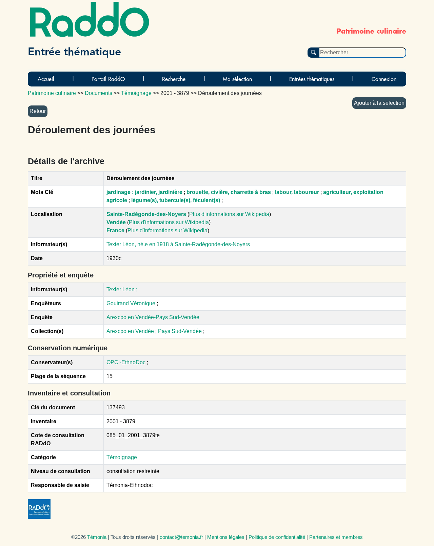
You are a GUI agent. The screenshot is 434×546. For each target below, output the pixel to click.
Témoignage (121, 457)
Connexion (384, 79)
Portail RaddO (108, 79)
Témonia (96, 537)
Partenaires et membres (336, 537)
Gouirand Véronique (130, 303)
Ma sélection (237, 79)
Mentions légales (225, 537)
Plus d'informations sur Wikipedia (229, 214)
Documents (98, 93)
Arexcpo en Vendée (130, 331)
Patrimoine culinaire (52, 93)
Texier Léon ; (121, 289)
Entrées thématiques (311, 79)
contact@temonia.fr (181, 537)
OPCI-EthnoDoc (125, 362)
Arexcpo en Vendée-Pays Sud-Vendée (152, 317)
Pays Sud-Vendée (180, 331)
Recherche (173, 79)
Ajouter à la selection (379, 103)
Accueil (46, 79)
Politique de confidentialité (277, 537)
